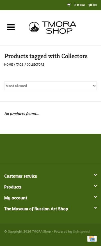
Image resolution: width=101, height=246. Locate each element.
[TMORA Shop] (61, 27)
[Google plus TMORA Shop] (40, 150)
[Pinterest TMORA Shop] (50, 150)
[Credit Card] (91, 238)
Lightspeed (81, 231)
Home (8, 64)
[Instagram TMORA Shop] (80, 150)
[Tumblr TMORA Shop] (70, 150)
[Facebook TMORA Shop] (20, 150)
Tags (20, 64)
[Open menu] (11, 26)
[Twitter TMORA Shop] (30, 150)
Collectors (36, 64)
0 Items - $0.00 (85, 5)
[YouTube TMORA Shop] (60, 150)
